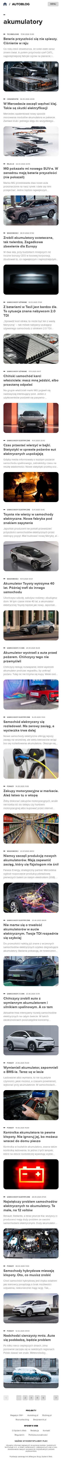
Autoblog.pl (32, 1415)
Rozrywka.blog (22, 1419)
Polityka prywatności (38, 1435)
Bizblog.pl (47, 1415)
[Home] (19, 4)
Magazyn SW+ (16, 1415)
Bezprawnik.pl (39, 1419)
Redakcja (34, 1430)
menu (53, 4)
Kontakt (46, 1430)
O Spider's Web (19, 1430)
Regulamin (19, 1435)
